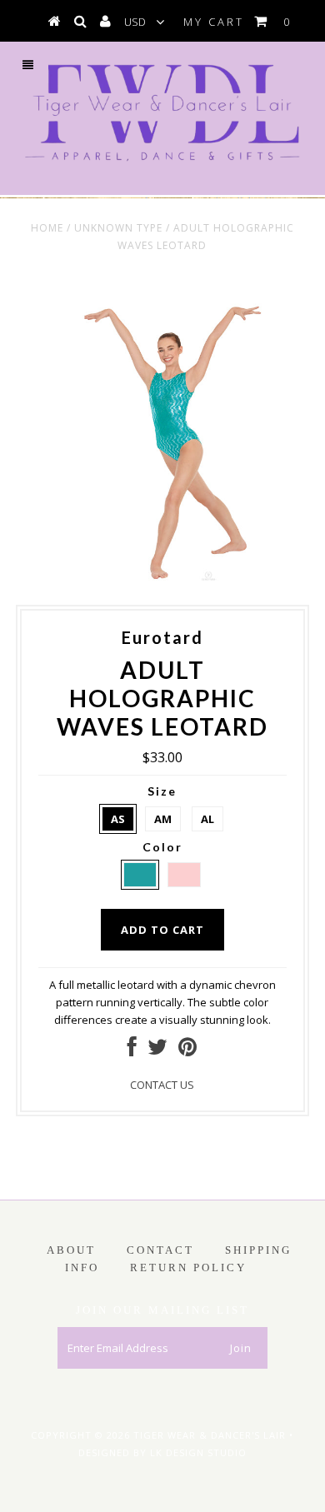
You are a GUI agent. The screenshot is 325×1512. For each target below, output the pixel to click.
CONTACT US (162, 1084)
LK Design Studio (198, 1452)
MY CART (237, 21)
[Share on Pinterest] (187, 1050)
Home (47, 228)
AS (118, 818)
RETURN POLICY (188, 1267)
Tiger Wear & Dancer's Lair (209, 1435)
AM (163, 818)
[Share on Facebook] (132, 1050)
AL (207, 818)
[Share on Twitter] (158, 1050)
